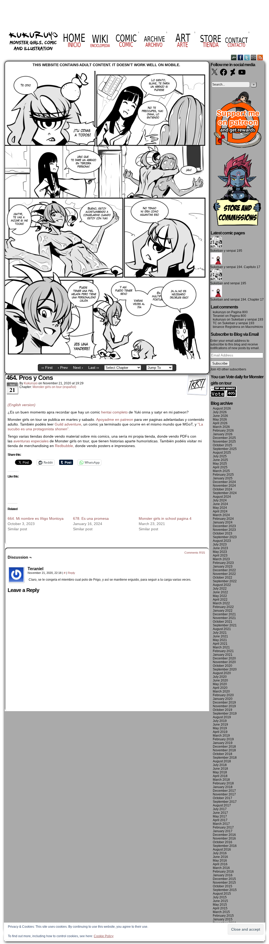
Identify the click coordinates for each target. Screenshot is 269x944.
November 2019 (224, 706)
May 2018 (220, 772)
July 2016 (220, 853)
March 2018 (221, 780)
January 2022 (222, 610)
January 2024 (222, 522)
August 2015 (222, 893)
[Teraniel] (16, 575)
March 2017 (221, 824)
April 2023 (220, 555)
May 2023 (220, 552)
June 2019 (220, 724)
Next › (78, 367)
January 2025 (222, 478)
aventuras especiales (31, 441)
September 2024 (225, 493)
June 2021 (220, 636)
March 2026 (221, 427)
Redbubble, (65, 446)
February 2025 (223, 474)
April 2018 (220, 776)
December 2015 (224, 879)
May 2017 (220, 816)
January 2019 (222, 743)
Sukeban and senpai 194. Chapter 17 (237, 299)
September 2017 (225, 802)
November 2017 (224, 794)
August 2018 (222, 761)
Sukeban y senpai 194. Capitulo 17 (235, 267)
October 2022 (222, 577)
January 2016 (222, 875)
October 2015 (222, 886)
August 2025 (222, 452)
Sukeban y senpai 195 (226, 251)
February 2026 (223, 430)
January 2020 (222, 699)
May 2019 (220, 728)
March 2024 (221, 515)
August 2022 (222, 585)
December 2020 (224, 658)
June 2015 (220, 901)
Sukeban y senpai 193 (247, 319)
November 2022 (224, 574)
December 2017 (224, 791)
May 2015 (220, 904)
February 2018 (223, 783)
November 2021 (224, 618)
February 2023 (223, 563)
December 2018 (224, 746)
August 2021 (222, 629)
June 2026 (220, 416)
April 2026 (220, 423)
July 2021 (220, 632)
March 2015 (221, 912)
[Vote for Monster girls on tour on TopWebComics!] (223, 396)
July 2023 (220, 544)
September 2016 (225, 846)
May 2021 (220, 640)
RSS (260, 57)
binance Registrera (226, 327)
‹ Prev (63, 367)
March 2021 (221, 647)
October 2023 (222, 533)
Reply (71, 572)
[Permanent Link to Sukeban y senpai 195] (216, 247)
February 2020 (223, 695)
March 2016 (221, 868)
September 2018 (225, 757)
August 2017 (222, 805)
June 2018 (220, 768)
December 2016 (224, 835)
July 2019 (220, 721)
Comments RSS (194, 552)
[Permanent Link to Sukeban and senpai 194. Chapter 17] (216, 296)
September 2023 (225, 537)
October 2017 (222, 798)
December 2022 (224, 570)
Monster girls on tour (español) (54, 387)
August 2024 (222, 497)
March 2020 (221, 691)
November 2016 (224, 838)
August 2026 (222, 408)
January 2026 (222, 434)
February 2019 (223, 739)
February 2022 (223, 607)
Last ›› (93, 367)
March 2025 (221, 471)
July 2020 (220, 677)
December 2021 (224, 614)
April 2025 (220, 467)
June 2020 (220, 680)
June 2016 (220, 857)
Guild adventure (68, 424)
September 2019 (225, 713)
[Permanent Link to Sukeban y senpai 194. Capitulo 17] (216, 263)
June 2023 (220, 548)
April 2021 (220, 644)
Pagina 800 (239, 312)
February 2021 (223, 651)
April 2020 (220, 688)
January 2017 (222, 831)
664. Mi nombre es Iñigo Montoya (36, 518)
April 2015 (220, 908)
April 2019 (220, 732)
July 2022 (220, 588)
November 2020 (224, 662)
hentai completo (114, 412)
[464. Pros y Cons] (107, 358)
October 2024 (222, 489)
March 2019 (221, 735)
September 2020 (225, 669)
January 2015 (222, 919)
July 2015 (220, 897)
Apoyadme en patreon (114, 419)
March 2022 (221, 603)
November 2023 (224, 530)
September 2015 (225, 890)
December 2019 (224, 702)
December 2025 (224, 438)
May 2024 (220, 508)
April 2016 (220, 864)
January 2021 (222, 655)
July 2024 (220, 500)
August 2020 (222, 673)
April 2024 (220, 511)
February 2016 (223, 871)
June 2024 (220, 504)
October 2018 (222, 754)
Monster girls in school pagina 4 (165, 518)
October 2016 (222, 842)
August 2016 (222, 849)
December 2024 (224, 482)
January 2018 (222, 787)
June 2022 (220, 592)
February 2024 (223, 519)
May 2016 (220, 860)
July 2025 (220, 456)
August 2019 (222, 717)
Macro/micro (254, 327)
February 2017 (223, 827)
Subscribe (219, 363)
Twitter (247, 57)
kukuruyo (31, 383)
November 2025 (224, 441)
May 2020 (220, 684)
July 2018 (220, 765)
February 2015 (223, 915)
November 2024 (224, 485)
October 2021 (222, 621)
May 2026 (220, 419)
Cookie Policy (103, 936)
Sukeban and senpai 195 (228, 283)
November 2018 (224, 750)
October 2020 (222, 666)
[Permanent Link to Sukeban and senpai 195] (216, 279)
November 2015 (224, 882)
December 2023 (224, 526)
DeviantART (234, 57)
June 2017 (220, 813)
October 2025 (222, 445)
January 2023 (222, 566)
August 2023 (222, 541)
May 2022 (220, 596)
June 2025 (220, 460)
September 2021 (225, 625)
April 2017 (220, 820)
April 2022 (220, 599)
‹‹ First (47, 367)
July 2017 (220, 809)
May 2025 (220, 463)
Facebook (240, 57)
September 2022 (225, 581)
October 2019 (222, 710)
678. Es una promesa (91, 518)
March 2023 (221, 559)
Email (253, 57)
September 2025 (225, 449)
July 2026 (220, 412)
